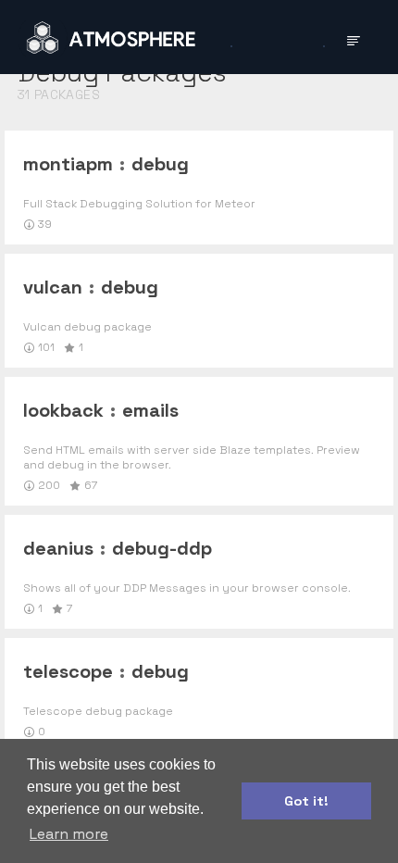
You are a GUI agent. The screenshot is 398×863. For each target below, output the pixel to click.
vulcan (52, 287)
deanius (58, 548)
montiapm (68, 164)
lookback (63, 410)
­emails (150, 410)
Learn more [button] (69, 834)
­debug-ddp (162, 548)
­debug (160, 164)
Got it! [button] (306, 801)
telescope (68, 671)
